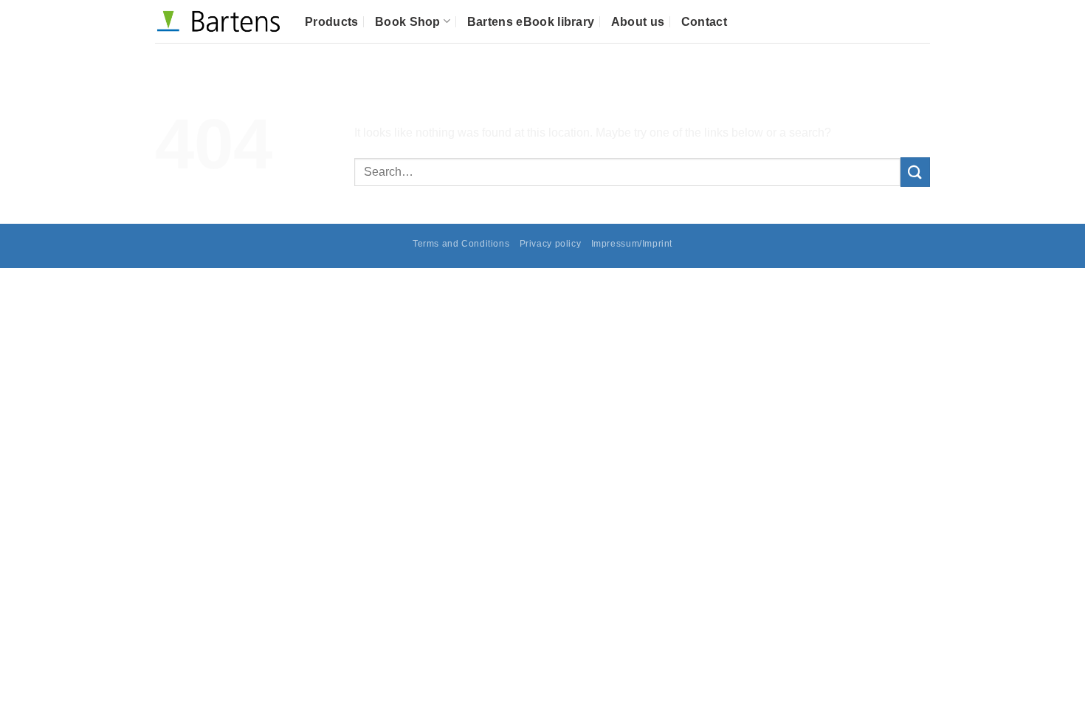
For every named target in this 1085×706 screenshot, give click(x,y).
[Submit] (915, 171)
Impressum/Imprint (631, 244)
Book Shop (408, 22)
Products (332, 22)
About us (638, 22)
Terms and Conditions (461, 244)
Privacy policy (551, 244)
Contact (704, 22)
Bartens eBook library (531, 22)
